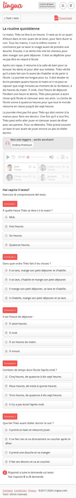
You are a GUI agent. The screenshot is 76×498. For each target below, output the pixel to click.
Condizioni (20, 490)
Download (65, 18)
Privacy (32, 490)
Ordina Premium (22, 145)
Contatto (8, 490)
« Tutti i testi (11, 18)
